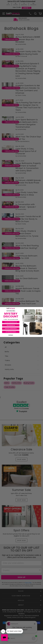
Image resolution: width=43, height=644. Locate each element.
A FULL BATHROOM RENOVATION (10, 322)
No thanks (11, 335)
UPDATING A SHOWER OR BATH (11, 328)
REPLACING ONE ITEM (11, 325)
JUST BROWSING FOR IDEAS (11, 331)
